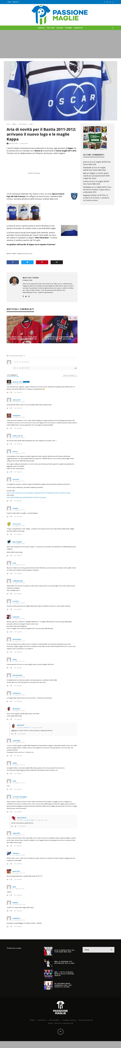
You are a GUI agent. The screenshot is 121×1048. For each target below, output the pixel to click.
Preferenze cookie (14, 948)
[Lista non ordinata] (25, 368)
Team (9, 2)
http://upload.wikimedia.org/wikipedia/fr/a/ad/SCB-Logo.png (26, 497)
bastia (9, 253)
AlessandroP (21, 818)
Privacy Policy (86, 1020)
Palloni (51, 28)
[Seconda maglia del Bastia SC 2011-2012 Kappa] (23, 221)
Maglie (41, 28)
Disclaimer (55, 1020)
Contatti (15, 2)
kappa (14, 253)
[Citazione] (28, 368)
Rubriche (78, 28)
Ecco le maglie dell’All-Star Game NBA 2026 (64, 951)
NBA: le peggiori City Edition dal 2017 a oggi (64, 962)
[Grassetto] (14, 368)
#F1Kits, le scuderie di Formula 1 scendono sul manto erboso (96, 197)
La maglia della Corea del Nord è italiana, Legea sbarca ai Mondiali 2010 (97, 189)
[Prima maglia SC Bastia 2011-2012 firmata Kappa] (12, 221)
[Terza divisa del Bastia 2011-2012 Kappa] (34, 221)
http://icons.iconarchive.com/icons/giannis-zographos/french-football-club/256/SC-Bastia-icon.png (38, 493)
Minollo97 (26, 727)
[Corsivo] (17, 368)
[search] (111, 950)
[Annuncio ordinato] (22, 368)
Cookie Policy (69, 1020)
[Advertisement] (60, 44)
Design (60, 28)
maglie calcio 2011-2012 (25, 253)
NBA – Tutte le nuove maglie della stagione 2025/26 (64, 973)
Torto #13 (17, 524)
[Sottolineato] (20, 368)
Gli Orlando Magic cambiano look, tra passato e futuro (63, 985)
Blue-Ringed (17, 542)
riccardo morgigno (29, 820)
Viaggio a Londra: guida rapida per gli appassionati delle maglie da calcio (96, 175)
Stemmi (68, 28)
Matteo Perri (13, 143)
